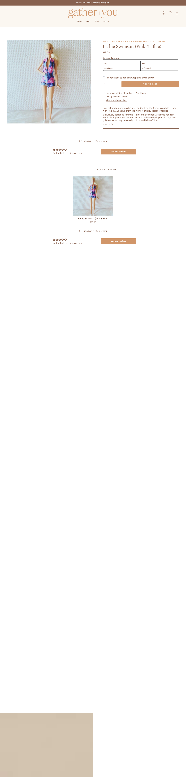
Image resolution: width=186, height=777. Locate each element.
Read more (109, 124)
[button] (170, 12)
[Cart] (177, 12)
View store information (116, 100)
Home (105, 41)
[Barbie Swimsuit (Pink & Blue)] (93, 196)
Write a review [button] (118, 151)
